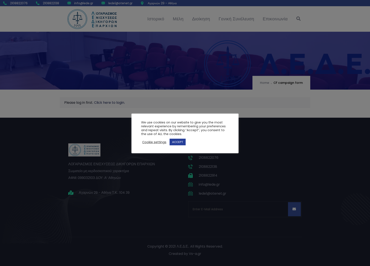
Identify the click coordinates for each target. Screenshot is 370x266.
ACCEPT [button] (177, 142)
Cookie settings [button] (154, 142)
